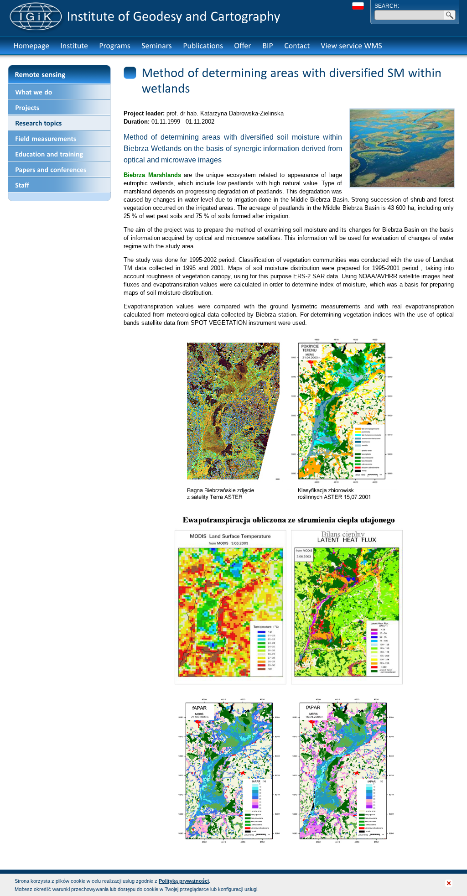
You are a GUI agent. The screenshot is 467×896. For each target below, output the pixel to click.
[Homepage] (31, 45)
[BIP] (268, 45)
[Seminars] (156, 45)
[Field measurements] (59, 138)
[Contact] (297, 45)
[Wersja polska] (358, 6)
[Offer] (242, 45)
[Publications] (202, 45)
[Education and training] (59, 153)
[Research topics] (59, 122)
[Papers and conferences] (59, 169)
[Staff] (59, 184)
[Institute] (74, 45)
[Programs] (114, 45)
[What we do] (59, 91)
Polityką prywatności (184, 881)
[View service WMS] (351, 45)
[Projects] (59, 107)
